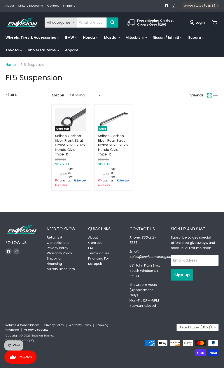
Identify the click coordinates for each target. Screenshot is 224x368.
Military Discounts (30, 5)
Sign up (182, 274)
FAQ (91, 248)
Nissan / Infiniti (166, 37)
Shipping (69, 5)
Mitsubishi (135, 37)
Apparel (72, 50)
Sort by (57, 95)
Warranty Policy (59, 253)
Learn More (61, 184)
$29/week (122, 180)
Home (10, 65)
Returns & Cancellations (22, 325)
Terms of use (99, 253)
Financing (54, 263)
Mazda (110, 37)
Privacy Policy (57, 248)
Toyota (12, 50)
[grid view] (209, 95)
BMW (70, 37)
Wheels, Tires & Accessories (31, 37)
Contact (53, 5)
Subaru (195, 37)
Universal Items (42, 50)
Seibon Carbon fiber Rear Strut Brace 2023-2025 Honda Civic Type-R (113, 145)
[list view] (215, 95)
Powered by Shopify (19, 340)
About (9, 5)
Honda (89, 37)
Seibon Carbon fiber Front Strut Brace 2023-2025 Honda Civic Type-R (70, 145)
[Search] (112, 22)
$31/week (80, 180)
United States (199, 5)
